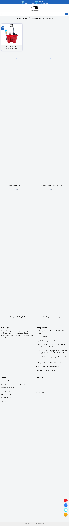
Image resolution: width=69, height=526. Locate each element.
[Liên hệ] (66, 515)
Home (18, 18)
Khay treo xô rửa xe (11, 46)
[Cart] (67, 8)
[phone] (66, 500)
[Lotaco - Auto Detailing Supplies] (34, 8)
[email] (66, 510)
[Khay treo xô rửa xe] (11, 34)
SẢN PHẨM (25, 18)
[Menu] (2, 8)
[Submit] (66, 14)
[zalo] (66, 505)
